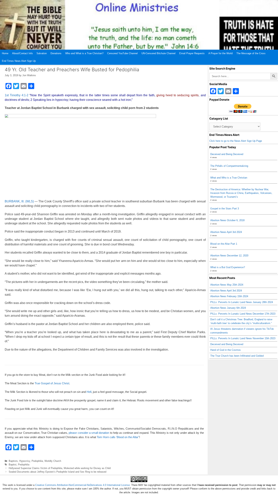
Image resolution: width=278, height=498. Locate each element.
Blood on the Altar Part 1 (223, 243)
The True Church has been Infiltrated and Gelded (237, 355)
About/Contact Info (22, 53)
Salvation (41, 53)
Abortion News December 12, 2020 (229, 255)
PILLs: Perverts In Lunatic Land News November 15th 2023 (242, 338)
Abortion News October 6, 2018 (227, 220)
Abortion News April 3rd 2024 (226, 232)
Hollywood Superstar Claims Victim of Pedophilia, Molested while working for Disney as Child (60, 468)
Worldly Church (52, 461)
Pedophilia (37, 461)
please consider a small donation (89, 432)
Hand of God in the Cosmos (225, 349)
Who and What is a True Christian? (84, 53)
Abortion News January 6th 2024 (228, 307)
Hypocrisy (24, 461)
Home (5, 53)
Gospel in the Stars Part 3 (224, 208)
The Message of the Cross (251, 53)
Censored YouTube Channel (122, 53)
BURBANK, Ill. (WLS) (19, 201)
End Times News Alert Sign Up (19, 61)
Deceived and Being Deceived (226, 154)
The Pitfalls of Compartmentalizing (229, 165)
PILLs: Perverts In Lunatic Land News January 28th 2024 (241, 302)
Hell (89, 391)
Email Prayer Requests (192, 53)
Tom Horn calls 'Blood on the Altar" (118, 437)
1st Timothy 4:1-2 (16, 95)
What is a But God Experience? (227, 267)
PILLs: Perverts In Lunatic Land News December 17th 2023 (242, 313)
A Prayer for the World (220, 53)
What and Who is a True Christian (228, 177)
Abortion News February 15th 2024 (229, 296)
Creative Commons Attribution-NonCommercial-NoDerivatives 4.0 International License (82, 485)
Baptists (13, 461)
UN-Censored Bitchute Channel (158, 53)
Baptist (12, 464)
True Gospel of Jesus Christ (52, 383)
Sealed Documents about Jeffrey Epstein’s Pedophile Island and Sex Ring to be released (57, 471)
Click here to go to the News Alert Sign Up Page (235, 140)
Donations (55, 53)
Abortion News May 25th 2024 (226, 284)
